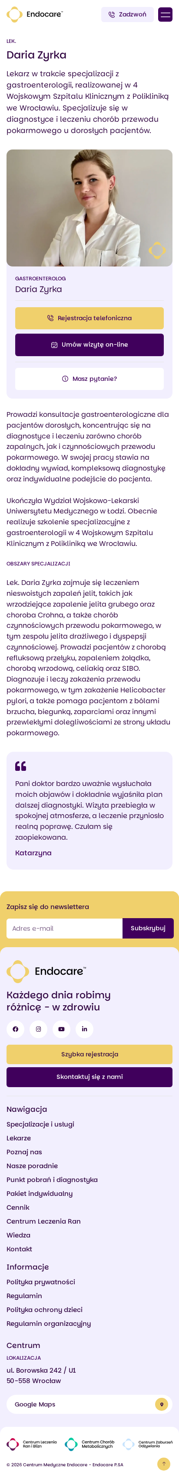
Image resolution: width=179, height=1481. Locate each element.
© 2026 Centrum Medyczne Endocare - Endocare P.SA (65, 1465)
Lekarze (19, 1138)
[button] (165, 14)
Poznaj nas (24, 1151)
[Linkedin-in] (84, 1029)
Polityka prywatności (41, 1281)
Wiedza (18, 1235)
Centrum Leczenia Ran (44, 1221)
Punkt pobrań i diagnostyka (52, 1179)
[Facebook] (15, 1029)
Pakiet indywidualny (40, 1193)
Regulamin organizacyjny (49, 1323)
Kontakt (19, 1249)
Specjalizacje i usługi (40, 1124)
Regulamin (24, 1295)
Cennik (18, 1207)
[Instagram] (38, 1029)
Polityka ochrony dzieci (45, 1309)
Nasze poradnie (32, 1165)
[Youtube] (61, 1029)
